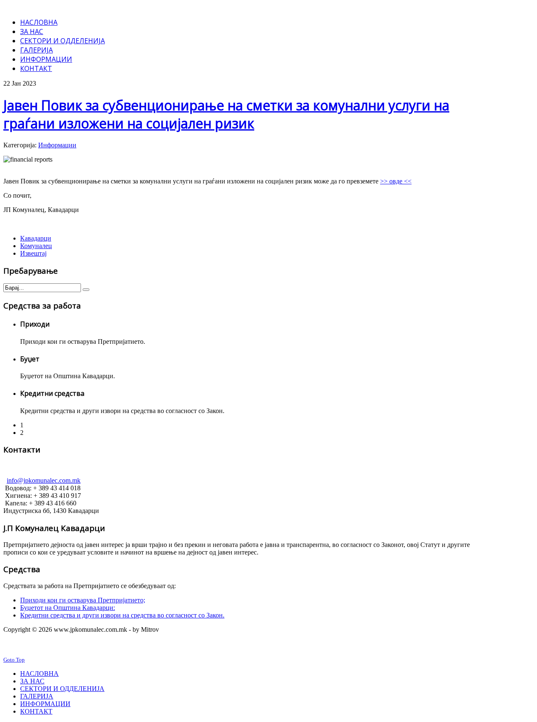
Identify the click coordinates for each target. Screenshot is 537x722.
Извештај (33, 253)
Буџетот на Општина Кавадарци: (67, 607)
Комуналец (36, 245)
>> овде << (396, 181)
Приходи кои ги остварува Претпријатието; (82, 600)
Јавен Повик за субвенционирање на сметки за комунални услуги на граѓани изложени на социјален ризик (226, 114)
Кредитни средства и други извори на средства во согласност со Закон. (122, 615)
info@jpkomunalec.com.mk (44, 480)
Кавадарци (35, 238)
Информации (57, 145)
